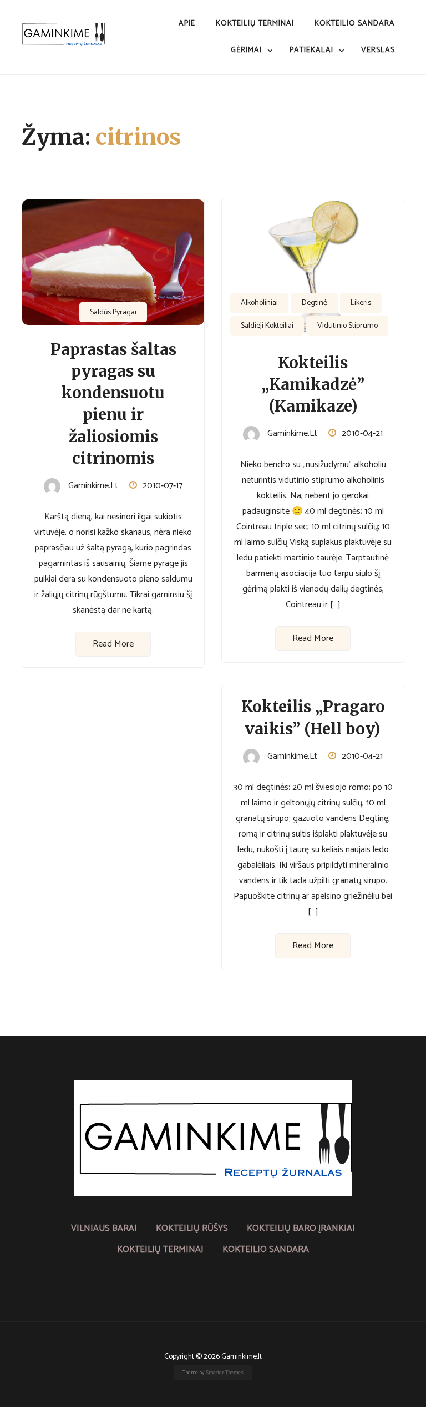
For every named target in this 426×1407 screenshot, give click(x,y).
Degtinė (314, 303)
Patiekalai (311, 50)
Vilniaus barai (104, 1228)
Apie (187, 23)
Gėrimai (246, 50)
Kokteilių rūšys (192, 1228)
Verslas (378, 50)
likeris (361, 303)
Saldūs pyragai (113, 312)
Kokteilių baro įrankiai (301, 1228)
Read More (113, 644)
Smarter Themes (225, 1372)
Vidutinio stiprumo (347, 325)
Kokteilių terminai (255, 23)
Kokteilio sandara (355, 23)
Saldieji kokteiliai (267, 325)
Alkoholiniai (259, 303)
